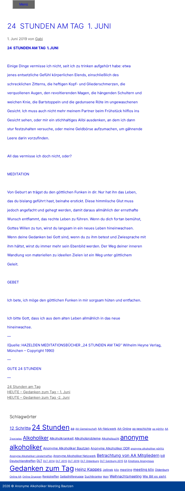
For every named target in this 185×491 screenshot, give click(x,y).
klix (116, 470)
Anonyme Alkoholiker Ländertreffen (31, 456)
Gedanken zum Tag (42, 468)
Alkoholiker (36, 438)
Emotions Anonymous (141, 461)
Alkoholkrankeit (62, 438)
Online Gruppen (31, 476)
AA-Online (124, 428)
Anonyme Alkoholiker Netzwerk (74, 456)
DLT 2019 (73, 461)
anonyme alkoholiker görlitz (147, 448)
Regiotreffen (50, 476)
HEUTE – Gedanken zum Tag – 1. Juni (38, 392)
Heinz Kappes (88, 469)
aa (72, 428)
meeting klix (143, 469)
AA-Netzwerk (107, 428)
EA (125, 461)
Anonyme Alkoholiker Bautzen (66, 448)
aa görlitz (158, 428)
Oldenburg (162, 470)
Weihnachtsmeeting (126, 476)
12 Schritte (20, 428)
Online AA (15, 476)
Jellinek (108, 470)
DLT (39, 461)
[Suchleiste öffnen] (6, 3)
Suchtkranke (93, 476)
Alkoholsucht (110, 438)
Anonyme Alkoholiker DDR (110, 448)
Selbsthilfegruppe (72, 476)
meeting (126, 470)
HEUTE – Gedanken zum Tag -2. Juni (38, 397)
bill (162, 456)
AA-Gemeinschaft (86, 428)
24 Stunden (51, 427)
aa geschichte (141, 428)
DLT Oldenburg (89, 461)
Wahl (106, 476)
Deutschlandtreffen (23, 461)
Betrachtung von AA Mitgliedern (128, 455)
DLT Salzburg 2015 (111, 461)
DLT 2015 (61, 461)
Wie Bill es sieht (154, 476)
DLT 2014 (49, 461)
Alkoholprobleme (88, 438)
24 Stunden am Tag (23, 386)
